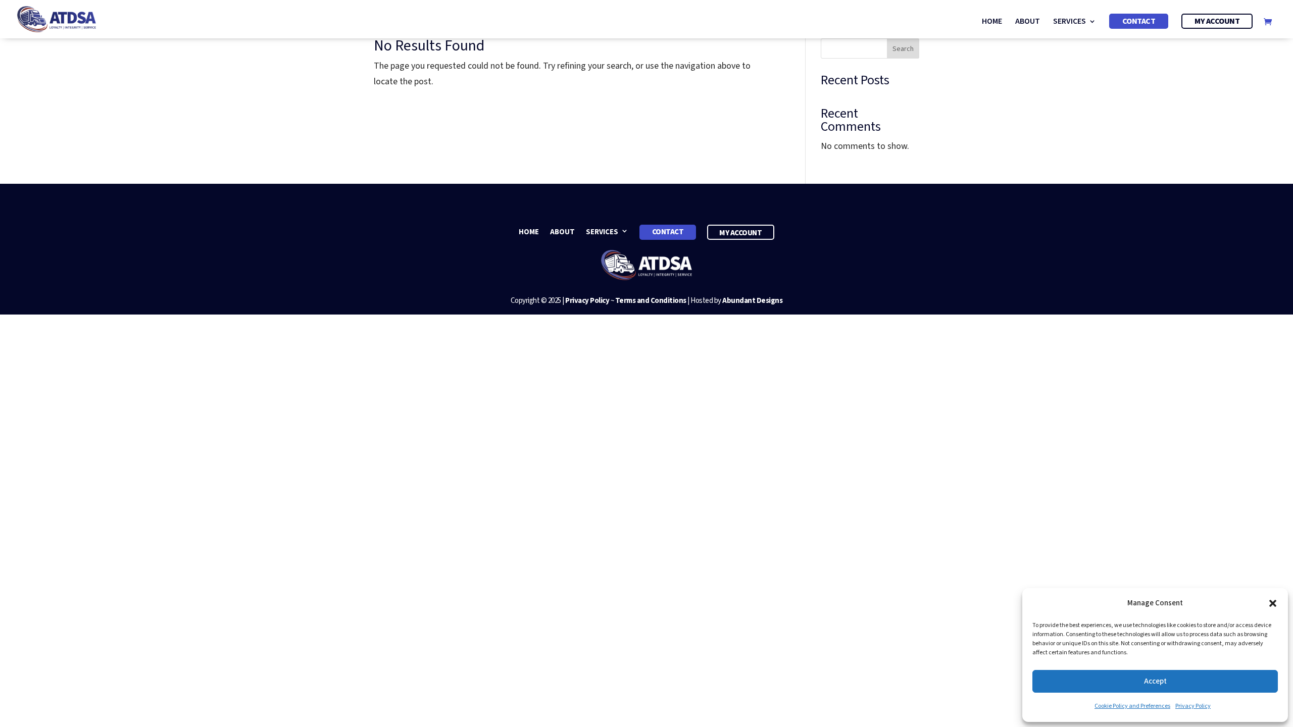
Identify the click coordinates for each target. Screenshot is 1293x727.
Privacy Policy (1193, 706)
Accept (1155, 681)
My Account (1217, 21)
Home (992, 22)
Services (1069, 22)
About (1027, 22)
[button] (1273, 603)
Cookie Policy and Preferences (1132, 706)
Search (903, 49)
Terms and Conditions (650, 300)
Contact (1139, 21)
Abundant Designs (752, 300)
